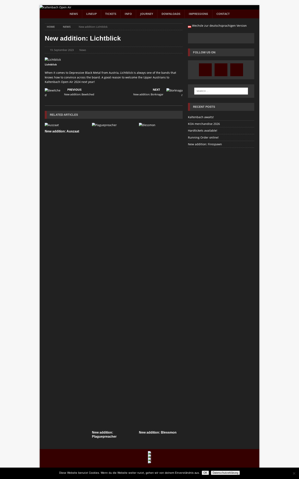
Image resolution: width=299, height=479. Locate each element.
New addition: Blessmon (158, 432)
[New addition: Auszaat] (66, 125)
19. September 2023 (62, 50)
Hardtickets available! (202, 130)
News (74, 14)
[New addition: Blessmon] (161, 275)
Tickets (110, 14)
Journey (146, 14)
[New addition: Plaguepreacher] (114, 275)
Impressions (198, 14)
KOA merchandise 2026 (204, 124)
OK (205, 472)
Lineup (91, 14)
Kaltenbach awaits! (201, 117)
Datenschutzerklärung (225, 472)
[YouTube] (221, 69)
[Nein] (294, 473)
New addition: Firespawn (205, 144)
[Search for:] (221, 91)
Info (128, 14)
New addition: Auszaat (62, 131)
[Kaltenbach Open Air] (55, 7)
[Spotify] (236, 69)
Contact (223, 14)
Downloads (171, 14)
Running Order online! (203, 137)
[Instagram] (205, 69)
